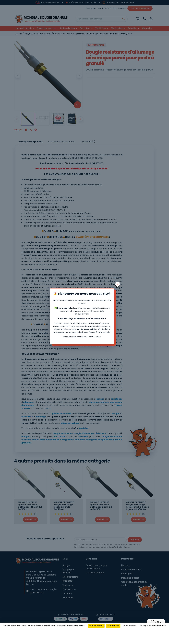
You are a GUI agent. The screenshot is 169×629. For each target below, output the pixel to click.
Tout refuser (113, 625)
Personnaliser (129, 625)
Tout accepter (96, 625)
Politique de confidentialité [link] (153, 625)
